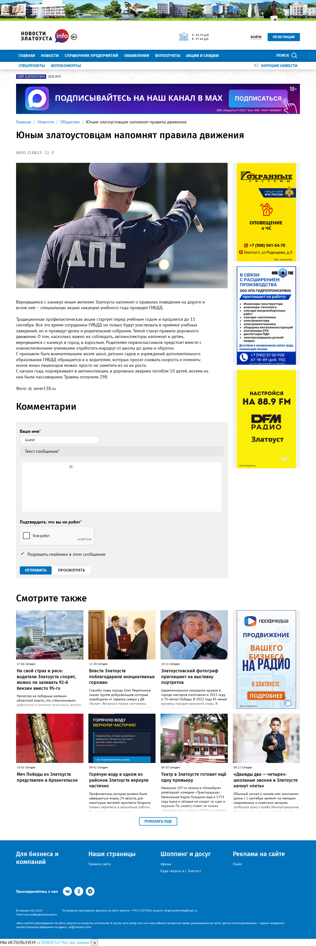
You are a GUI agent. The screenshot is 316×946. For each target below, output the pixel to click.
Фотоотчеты (167, 55)
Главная (27, 55)
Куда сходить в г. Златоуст (180, 871)
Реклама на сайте (259, 854)
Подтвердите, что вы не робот (51, 522)
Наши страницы (112, 854)
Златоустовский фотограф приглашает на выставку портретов (189, 676)
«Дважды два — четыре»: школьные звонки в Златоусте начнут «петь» (266, 780)
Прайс (237, 864)
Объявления (136, 55)
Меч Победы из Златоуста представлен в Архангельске (47, 777)
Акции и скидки (202, 55)
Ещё (228, 55)
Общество (70, 122)
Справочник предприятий (91, 55)
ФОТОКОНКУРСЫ (66, 65)
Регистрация (284, 37)
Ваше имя (30, 431)
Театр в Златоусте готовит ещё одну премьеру (193, 777)
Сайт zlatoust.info (31, 76)
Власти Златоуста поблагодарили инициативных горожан (122, 676)
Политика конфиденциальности (36, 914)
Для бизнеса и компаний (37, 857)
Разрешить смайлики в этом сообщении (66, 554)
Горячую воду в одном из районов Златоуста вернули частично (119, 780)
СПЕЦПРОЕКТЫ (32, 65)
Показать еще (158, 821)
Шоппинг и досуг (185, 854)
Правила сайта (99, 864)
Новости (50, 55)
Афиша (165, 864)
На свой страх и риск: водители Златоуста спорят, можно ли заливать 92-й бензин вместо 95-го (46, 679)
